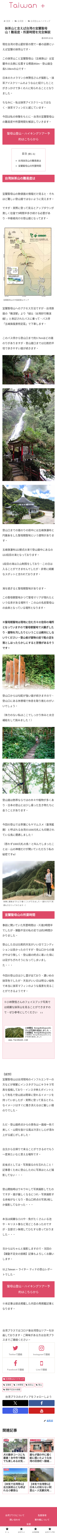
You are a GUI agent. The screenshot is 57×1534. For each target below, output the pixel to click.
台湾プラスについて (14, 1515)
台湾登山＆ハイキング (15, 1379)
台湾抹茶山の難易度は (29, 160)
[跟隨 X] (15, 1403)
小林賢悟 (19, 1385)
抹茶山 (30, 1385)
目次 (24, 153)
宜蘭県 (8, 1385)
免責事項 (42, 1515)
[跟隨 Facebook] (42, 1403)
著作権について (42, 1519)
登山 (40, 1385)
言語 (28, 1524)
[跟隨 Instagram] (15, 1411)
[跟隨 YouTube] (42, 1411)
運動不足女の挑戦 (13, 1390)
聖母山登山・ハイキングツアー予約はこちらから (28, 136)
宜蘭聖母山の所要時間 (29, 166)
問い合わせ (15, 1519)
